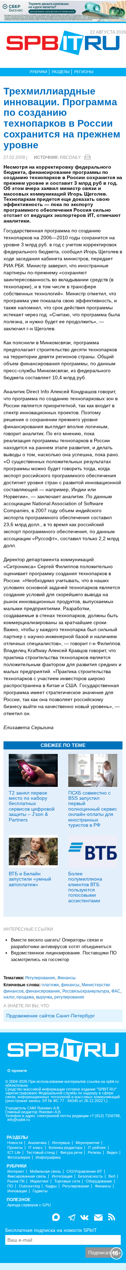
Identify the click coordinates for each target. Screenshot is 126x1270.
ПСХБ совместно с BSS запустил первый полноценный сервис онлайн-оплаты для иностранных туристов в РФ (92, 809)
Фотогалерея (18, 1157)
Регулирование (40, 977)
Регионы (83, 72)
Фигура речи (71, 1153)
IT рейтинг (97, 1148)
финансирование (43, 991)
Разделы (61, 72)
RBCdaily (70, 157)
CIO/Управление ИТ (84, 1171)
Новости (14, 1143)
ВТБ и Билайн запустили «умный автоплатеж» (30, 879)
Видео (112, 1153)
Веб (111, 1176)
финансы (70, 984)
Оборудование (99, 1181)
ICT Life (14, 1153)
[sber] (63, 11)
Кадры (51, 1186)
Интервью (61, 1143)
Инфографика (48, 1157)
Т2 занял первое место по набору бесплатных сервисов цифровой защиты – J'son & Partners (32, 806)
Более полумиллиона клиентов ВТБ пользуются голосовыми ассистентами (85, 887)
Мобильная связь (45, 1171)
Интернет (15, 1171)
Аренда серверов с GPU (29, 1205)
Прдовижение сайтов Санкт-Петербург (50, 1015)
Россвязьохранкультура (85, 991)
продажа (25, 997)
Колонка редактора (65, 1148)
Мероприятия (87, 1143)
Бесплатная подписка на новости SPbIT (51, 1230)
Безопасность (90, 1176)
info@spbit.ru (18, 1120)
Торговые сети (67, 1181)
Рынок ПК (15, 1181)
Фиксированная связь (26, 1176)
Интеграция (62, 1176)
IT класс (35, 1148)
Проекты (15, 1148)
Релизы (94, 1153)
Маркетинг (39, 1181)
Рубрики (38, 72)
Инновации (17, 1191)
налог (9, 997)
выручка (44, 997)
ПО (10, 1186)
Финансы (66, 977)
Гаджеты (40, 1191)
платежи (50, 984)
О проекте (17, 1071)
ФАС (115, 991)
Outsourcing (29, 1186)
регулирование (69, 997)
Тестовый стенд (40, 1153)
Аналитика (37, 1143)
